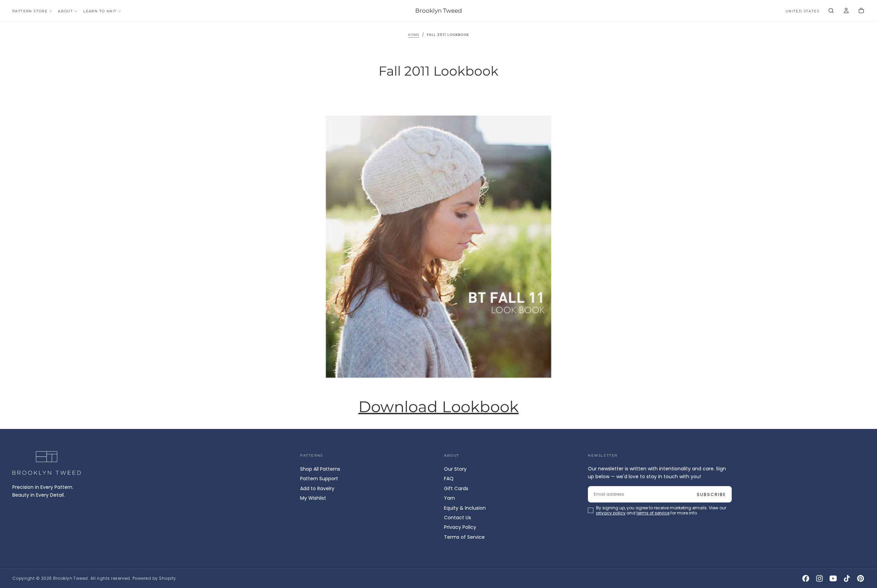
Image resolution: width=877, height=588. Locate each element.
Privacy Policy (460, 527)
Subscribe (711, 494)
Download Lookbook (438, 406)
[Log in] (846, 11)
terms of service (653, 513)
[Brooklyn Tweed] (46, 463)
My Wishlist (313, 498)
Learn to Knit (99, 11)
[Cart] (861, 11)
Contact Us (457, 517)
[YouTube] (833, 578)
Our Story (455, 469)
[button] (802, 11)
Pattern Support (319, 478)
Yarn (449, 498)
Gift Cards (456, 488)
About (65, 11)
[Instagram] (819, 578)
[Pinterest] (860, 578)
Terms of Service (464, 537)
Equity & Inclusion (465, 508)
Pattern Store (30, 11)
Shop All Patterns (320, 469)
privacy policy (611, 513)
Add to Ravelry (317, 488)
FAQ (449, 478)
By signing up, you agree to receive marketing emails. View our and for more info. (661, 510)
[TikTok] (847, 578)
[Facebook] (806, 578)
